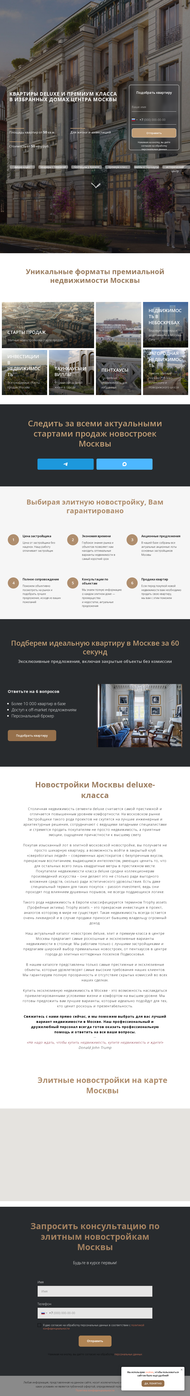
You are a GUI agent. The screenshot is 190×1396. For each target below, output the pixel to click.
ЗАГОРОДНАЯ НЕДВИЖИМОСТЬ (165, 359)
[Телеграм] (65, 464)
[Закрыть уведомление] (182, 1370)
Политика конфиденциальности (95, 1390)
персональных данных (128, 1354)
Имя (40, 1282)
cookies (149, 1372)
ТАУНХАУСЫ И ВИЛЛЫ (70, 371)
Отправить (154, 133)
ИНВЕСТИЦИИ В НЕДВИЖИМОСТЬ (23, 365)
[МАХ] (124, 464)
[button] (32, 735)
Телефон (44, 1304)
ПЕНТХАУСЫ (114, 370)
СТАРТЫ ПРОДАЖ (26, 332)
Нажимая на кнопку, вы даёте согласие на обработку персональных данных (154, 146)
